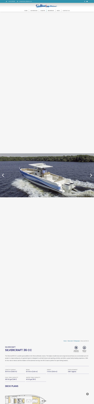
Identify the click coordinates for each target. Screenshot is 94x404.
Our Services (33, 10)
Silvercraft (70, 341)
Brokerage (51, 10)
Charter (42, 10)
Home (25, 10)
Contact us (66, 10)
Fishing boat (76, 341)
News (58, 10)
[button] (3, 175)
